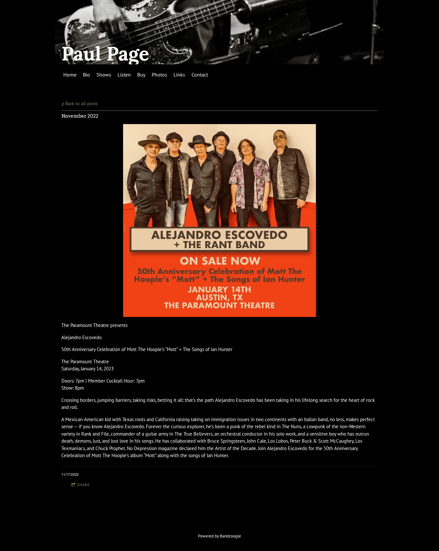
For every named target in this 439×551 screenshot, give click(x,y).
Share (83, 484)
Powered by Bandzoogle (219, 535)
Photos (159, 74)
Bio (86, 74)
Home (69, 74)
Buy (141, 74)
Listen (124, 74)
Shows (103, 74)
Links (179, 74)
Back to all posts (81, 103)
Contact (200, 74)
